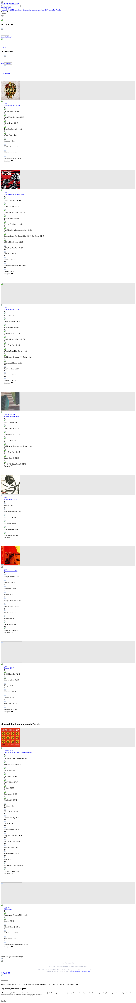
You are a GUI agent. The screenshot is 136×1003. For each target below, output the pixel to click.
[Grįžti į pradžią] (2, 2)
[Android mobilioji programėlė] (7, 973)
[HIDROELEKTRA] (11, 903)
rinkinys (6, 907)
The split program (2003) (12, 416)
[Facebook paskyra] (3, 973)
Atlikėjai (30, 10)
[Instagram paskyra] (1, 973)
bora (5, 103)
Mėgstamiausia (17, 10)
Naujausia (4, 10)
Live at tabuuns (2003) (11, 309)
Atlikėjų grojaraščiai (40, 10)
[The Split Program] (10, 410)
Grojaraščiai (51, 10)
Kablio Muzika (6, 63)
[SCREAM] (11, 662)
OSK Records (5, 73)
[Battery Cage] (10, 493)
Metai (10, 10)
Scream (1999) (9, 668)
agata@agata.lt (85, 971)
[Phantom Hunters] (10, 99)
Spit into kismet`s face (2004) (14, 194)
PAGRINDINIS (6, 4)
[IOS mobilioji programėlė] (5, 973)
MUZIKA (15, 4)
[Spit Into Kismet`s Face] (10, 188)
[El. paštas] (9, 973)
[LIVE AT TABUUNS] (11, 303)
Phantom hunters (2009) (12, 105)
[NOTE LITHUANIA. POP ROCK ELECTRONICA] (10, 746)
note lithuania (8, 750)
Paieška (58, 10)
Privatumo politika (68, 963)
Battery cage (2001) (10, 499)
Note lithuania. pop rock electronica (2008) (18, 752)
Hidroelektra (8, 909)
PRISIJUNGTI (6, 8)
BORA (3, 47)
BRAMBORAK (6, 37)
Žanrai (25, 10)
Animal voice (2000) (11, 571)
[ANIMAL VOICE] (10, 565)
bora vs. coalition (10, 414)
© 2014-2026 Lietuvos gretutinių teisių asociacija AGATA (68, 966)
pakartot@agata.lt (75, 971)
